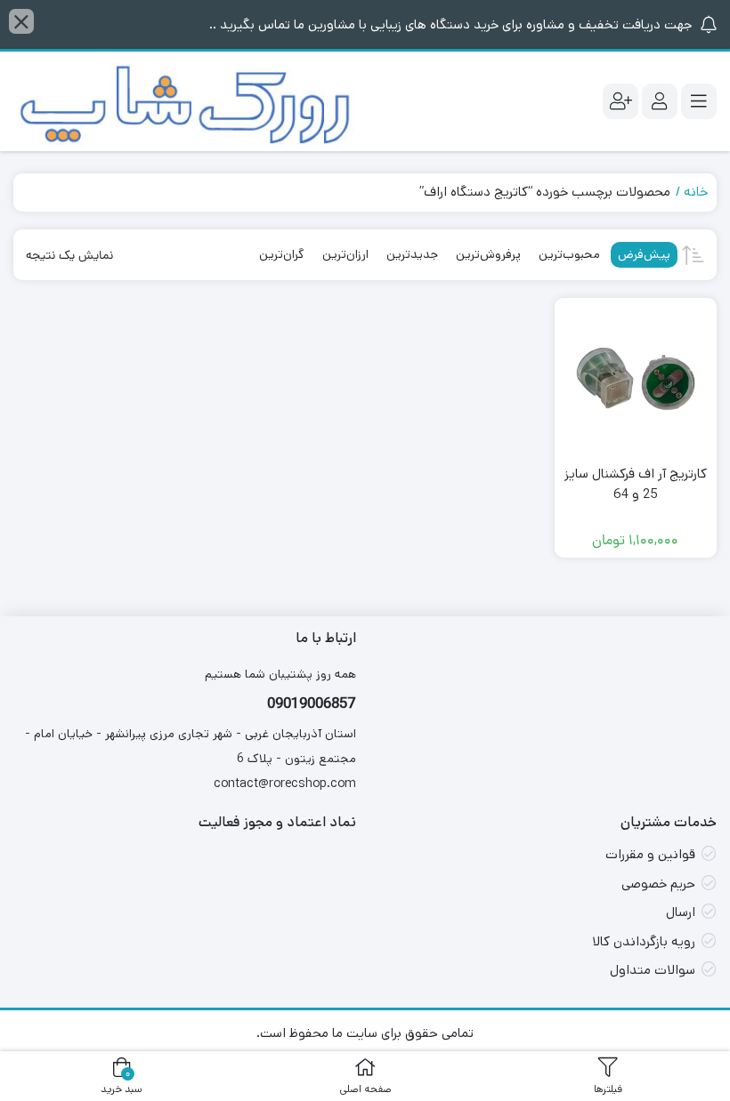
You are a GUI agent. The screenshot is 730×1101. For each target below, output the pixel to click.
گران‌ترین (281, 254)
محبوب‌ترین (569, 254)
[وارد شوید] (659, 101)
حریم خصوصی (658, 883)
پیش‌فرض (644, 254)
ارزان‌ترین (345, 254)
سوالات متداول (652, 969)
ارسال (680, 912)
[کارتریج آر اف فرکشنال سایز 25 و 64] (636, 379)
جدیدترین (412, 254)
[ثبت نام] (620, 101)
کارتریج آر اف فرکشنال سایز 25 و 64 (635, 483)
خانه (696, 191)
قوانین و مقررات (650, 854)
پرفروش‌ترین (488, 254)
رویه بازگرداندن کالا (643, 941)
